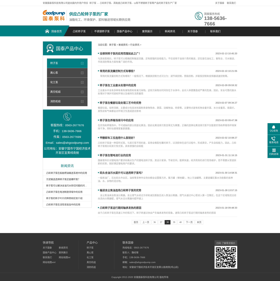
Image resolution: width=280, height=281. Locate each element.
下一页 (189, 222)
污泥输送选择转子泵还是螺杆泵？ (63, 179)
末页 (199, 222)
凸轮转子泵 (79, 31)
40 (180, 222)
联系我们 (231, 3)
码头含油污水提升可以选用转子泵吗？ (122, 172)
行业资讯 (134, 44)
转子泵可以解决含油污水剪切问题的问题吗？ (67, 185)
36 (154, 222)
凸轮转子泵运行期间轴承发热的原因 (120, 207)
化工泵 (54, 82)
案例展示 (147, 31)
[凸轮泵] (54, 20)
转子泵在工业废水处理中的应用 (118, 85)
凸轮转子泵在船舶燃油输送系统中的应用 (66, 173)
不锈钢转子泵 (102, 31)
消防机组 (55, 101)
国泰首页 (56, 31)
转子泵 (92, 3)
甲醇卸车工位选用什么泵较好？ (118, 137)
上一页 (145, 222)
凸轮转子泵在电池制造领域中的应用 (64, 192)
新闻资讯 (170, 31)
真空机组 (55, 91)
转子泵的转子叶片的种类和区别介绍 (64, 198)
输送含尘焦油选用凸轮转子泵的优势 (120, 190)
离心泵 (54, 72)
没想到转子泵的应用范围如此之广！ (120, 53)
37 (161, 222)
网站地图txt (64, 257)
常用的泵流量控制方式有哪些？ (118, 71)
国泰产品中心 (124, 31)
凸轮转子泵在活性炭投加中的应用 (63, 204)
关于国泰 (219, 3)
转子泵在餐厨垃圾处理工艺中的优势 (120, 102)
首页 (136, 222)
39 (174, 222)
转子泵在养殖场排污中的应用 (117, 120)
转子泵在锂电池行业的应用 (115, 155)
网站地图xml (49, 262)
